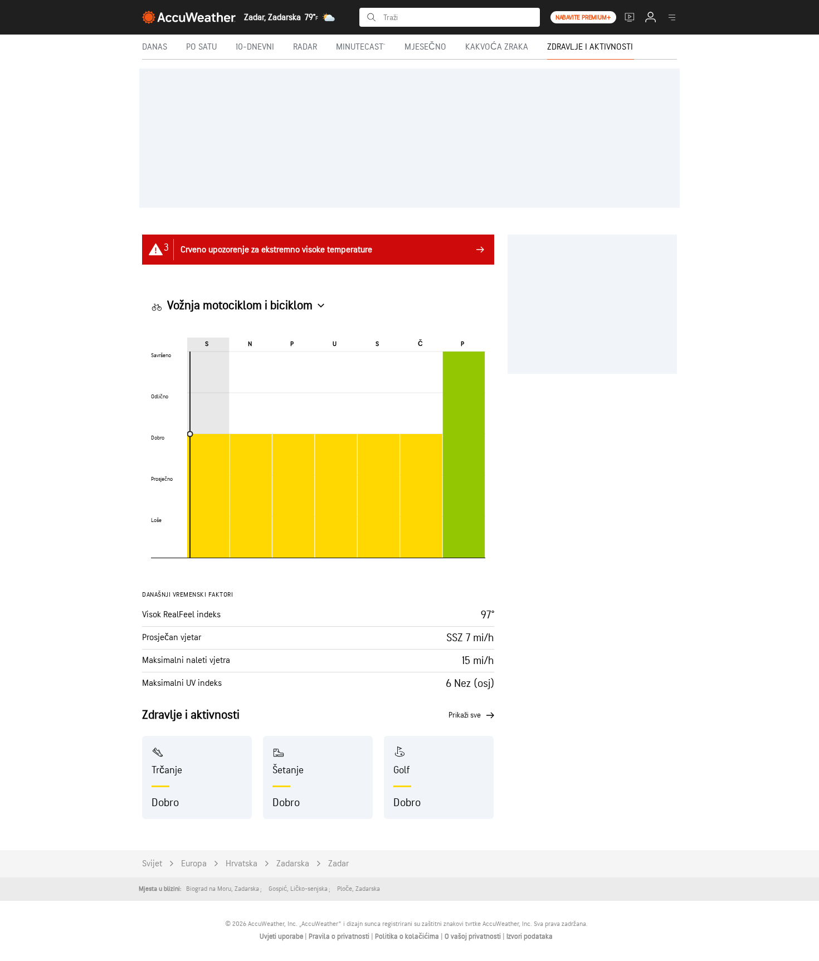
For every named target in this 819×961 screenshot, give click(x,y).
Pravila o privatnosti (340, 936)
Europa (194, 863)
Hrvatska (241, 863)
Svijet (152, 863)
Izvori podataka (529, 936)
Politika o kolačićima (408, 936)
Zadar (338, 863)
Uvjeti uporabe (282, 936)
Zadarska (292, 863)
